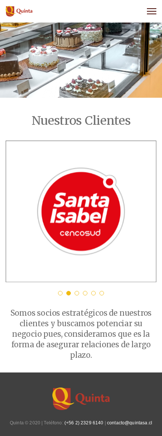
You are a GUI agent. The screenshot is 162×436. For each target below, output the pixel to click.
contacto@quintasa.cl (129, 422)
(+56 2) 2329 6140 (84, 422)
